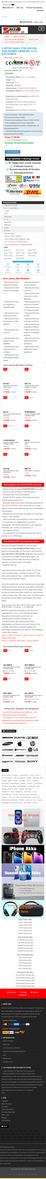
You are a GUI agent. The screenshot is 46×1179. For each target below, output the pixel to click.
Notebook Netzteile (8, 1112)
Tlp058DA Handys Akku (25, 948)
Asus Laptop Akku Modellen (14, 39)
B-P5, (3, 778)
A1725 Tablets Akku (25, 930)
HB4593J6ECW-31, (7, 789)
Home (7, 37)
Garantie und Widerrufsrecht (14, 1051)
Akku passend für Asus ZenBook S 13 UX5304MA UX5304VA (31, 332)
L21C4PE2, (30, 783)
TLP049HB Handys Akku (25, 940)
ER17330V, (28, 789)
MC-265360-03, (6, 803)
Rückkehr (40, 10)
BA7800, (23, 783)
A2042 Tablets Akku (25, 933)
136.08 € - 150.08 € (29, 1137)
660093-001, (19, 792)
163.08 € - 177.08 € (6, 1140)
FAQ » (3, 1093)
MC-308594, (27, 803)
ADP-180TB (7, 693)
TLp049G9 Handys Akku (25, 945)
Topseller (5, 1101)
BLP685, (21, 789)
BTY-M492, (15, 775)
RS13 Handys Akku (25, 963)
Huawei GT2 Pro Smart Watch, (28, 794)
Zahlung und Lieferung (11, 1048)
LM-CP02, (29, 800)
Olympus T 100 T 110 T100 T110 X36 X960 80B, (16, 797)
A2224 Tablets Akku (25, 922)
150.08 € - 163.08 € (40, 1137)
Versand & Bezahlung (34, 7)
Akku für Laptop (19, 37)
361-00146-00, (38, 783)
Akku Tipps (5, 1115)
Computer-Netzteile (16, 641)
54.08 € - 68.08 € (5, 1134)
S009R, (10, 781)
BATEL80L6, (12, 786)
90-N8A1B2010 (30, 412)
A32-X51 (24, 91)
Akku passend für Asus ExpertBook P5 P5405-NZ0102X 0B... (31, 341)
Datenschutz (8, 1062)
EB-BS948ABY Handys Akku (25, 975)
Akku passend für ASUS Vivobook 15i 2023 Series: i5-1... (11, 290)
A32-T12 (7, 242)
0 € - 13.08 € (4, 1131)
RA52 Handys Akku (25, 957)
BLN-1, (16, 789)
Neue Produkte (7, 1104)
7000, (38, 786)
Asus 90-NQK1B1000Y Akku (14, 42)
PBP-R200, (36, 778)
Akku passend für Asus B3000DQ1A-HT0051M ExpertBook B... (31, 349)
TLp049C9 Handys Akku (25, 951)
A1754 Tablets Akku (25, 928)
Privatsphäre (8, 1041)
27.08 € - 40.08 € (23, 1131)
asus (23, 77)
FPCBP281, (21, 800)
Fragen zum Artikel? (14, 155)
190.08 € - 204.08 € (29, 1140)
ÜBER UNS (6, 1044)
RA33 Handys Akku (25, 966)
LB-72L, (32, 775)
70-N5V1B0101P (9, 440)
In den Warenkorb (12, 152)
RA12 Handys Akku (25, 968)
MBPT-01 (28, 469)
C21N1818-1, (28, 792)
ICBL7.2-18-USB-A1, (20, 778)
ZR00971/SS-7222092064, (9, 800)
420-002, (15, 794)
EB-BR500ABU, (21, 786)
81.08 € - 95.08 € (25, 1134)
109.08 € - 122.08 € (6, 1137)
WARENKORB (27, 22)
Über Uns (19, 7)
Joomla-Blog (6, 1120)
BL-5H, (35, 792)
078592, (15, 781)
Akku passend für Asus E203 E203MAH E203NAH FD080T (11, 357)
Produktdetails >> (35, 196)
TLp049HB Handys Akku (25, 943)
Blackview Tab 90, (17, 803)
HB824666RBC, (14, 783)
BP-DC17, (38, 775)
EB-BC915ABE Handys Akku (25, 986)
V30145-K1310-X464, (8, 792)
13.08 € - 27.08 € (13, 1131)
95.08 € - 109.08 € (36, 1134)
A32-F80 (6, 469)
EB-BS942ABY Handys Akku (25, 978)
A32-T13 (28, 384)
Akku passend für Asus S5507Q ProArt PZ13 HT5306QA (11, 349)
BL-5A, (29, 781)
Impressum (7, 1058)
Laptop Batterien (7, 1109)
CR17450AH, (5, 783)
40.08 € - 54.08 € (33, 1131)
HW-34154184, (6, 775)
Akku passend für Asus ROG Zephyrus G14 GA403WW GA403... (11, 304)
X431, (34, 800)
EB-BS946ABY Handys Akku (25, 980)
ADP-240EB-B (29, 665)
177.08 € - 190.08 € (17, 1140)
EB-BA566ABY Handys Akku (25, 983)
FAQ (35, 1174)
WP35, (42, 778)
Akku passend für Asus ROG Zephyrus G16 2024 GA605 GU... (11, 321)
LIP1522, (4, 781)
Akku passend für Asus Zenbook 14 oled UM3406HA (11, 341)
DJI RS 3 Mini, (36, 797)
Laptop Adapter (33, 641)
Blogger (4, 1117)
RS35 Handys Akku (25, 960)
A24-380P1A (7, 665)
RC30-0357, (9, 778)
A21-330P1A (29, 693)
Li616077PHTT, (24, 775)
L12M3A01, (35, 781)
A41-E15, (35, 803)
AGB (4, 1055)
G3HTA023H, (31, 786)
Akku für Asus (34, 39)
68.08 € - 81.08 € (15, 1134)
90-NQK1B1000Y (33, 91)
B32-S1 (5, 412)
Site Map (5, 1107)
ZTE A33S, (5, 786)
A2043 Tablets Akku (25, 925)
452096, (39, 800)
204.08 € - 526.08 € (40, 1140)
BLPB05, (29, 778)
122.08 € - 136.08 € (17, 1137)
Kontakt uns (8, 7)
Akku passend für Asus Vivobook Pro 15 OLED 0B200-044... (31, 296)
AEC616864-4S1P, (7, 794)
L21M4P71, (22, 781)
